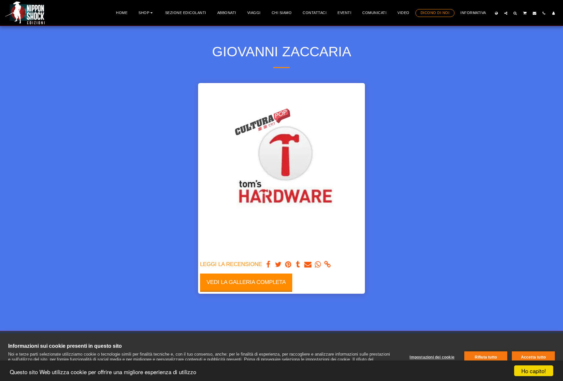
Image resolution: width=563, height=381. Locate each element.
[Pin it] (288, 265)
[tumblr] (298, 265)
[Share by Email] (307, 265)
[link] (327, 265)
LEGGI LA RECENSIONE (231, 264)
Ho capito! (533, 371)
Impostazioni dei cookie (432, 357)
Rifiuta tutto (486, 357)
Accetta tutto (533, 357)
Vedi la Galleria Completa (246, 282)
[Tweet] (278, 265)
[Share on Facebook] (268, 265)
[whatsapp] (317, 265)
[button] (505, 13)
